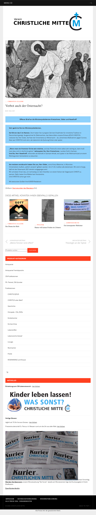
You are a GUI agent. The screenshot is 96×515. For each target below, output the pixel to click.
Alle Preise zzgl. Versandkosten (19, 501)
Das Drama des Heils (12, 226)
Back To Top (84, 506)
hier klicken (36, 386)
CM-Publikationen (11, 276)
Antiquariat (9, 264)
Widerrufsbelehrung (48, 499)
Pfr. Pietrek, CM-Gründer (13, 282)
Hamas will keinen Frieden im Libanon (48, 228)
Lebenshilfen (12, 330)
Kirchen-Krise (12, 324)
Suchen (32, 250)
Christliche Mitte (18, 506)
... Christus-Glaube (14, 101)
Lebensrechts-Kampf (15, 336)
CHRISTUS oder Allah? (15, 300)
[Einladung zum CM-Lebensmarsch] (40, 412)
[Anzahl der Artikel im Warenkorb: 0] (7, 372)
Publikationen (10, 288)
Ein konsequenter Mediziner (73, 226)
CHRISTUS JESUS (13, 294)
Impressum (10, 499)
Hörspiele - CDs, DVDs (15, 312)
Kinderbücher (12, 318)
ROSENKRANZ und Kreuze (17, 360)
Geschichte (11, 306)
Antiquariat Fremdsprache (14, 270)
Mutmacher (12, 348)
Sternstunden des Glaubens (22, 188)
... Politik (39, 225)
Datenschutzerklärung (27, 499)
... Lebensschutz (71, 223)
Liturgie (10, 342)
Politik (10, 354)
